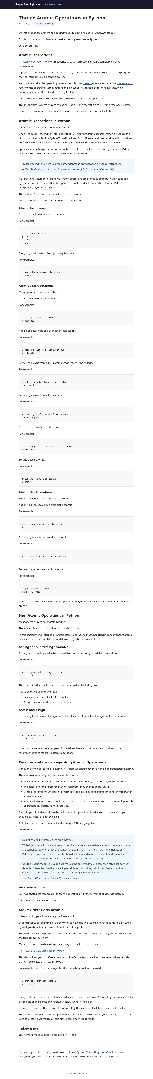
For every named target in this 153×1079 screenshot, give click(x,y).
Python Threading (45, 23)
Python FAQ (30, 194)
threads (87, 83)
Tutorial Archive (53, 4)
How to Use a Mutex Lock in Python (44, 950)
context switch (125, 83)
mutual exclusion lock (95, 933)
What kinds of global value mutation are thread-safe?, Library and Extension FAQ (69, 169)
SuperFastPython (27, 4)
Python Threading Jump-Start (94, 1052)
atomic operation (32, 61)
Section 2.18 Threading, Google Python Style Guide (52, 878)
